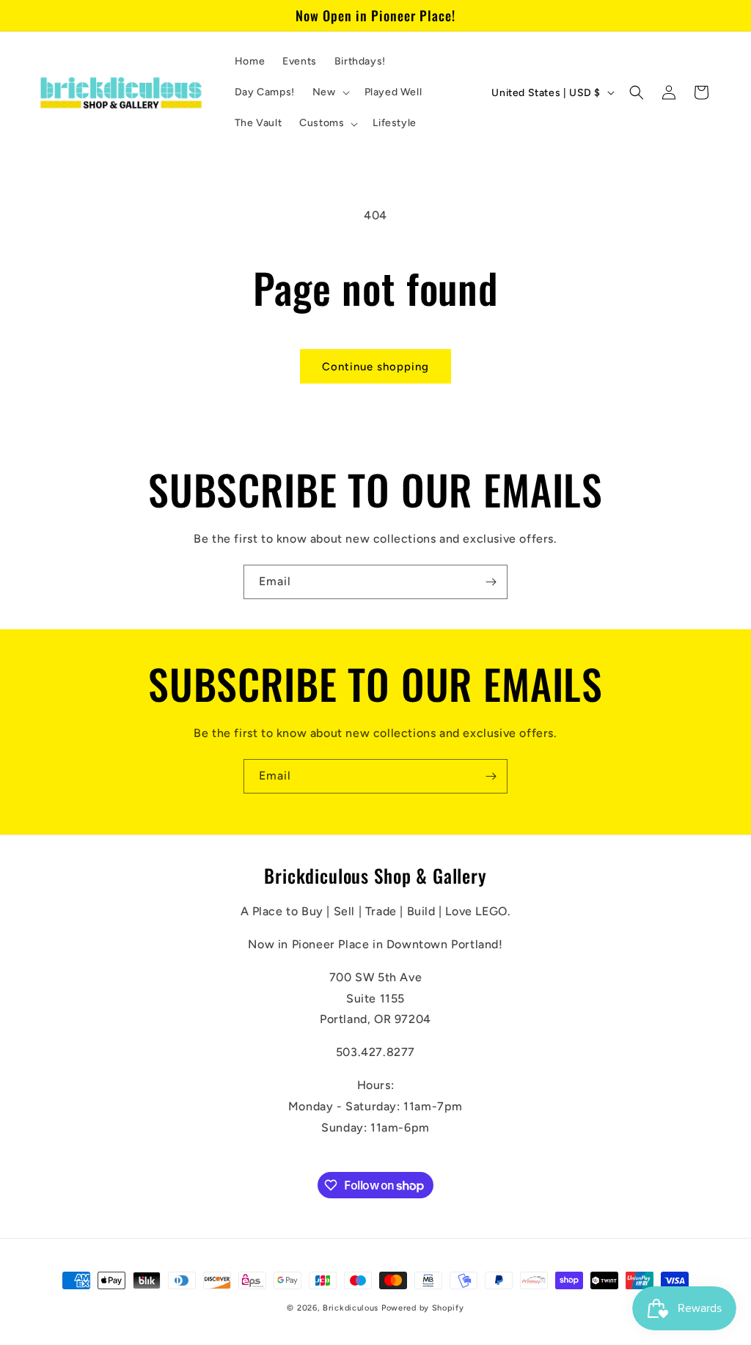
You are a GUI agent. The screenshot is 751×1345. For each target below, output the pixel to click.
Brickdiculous (350, 1308)
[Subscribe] (491, 582)
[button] (330, 92)
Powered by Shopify (422, 1308)
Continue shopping (375, 366)
